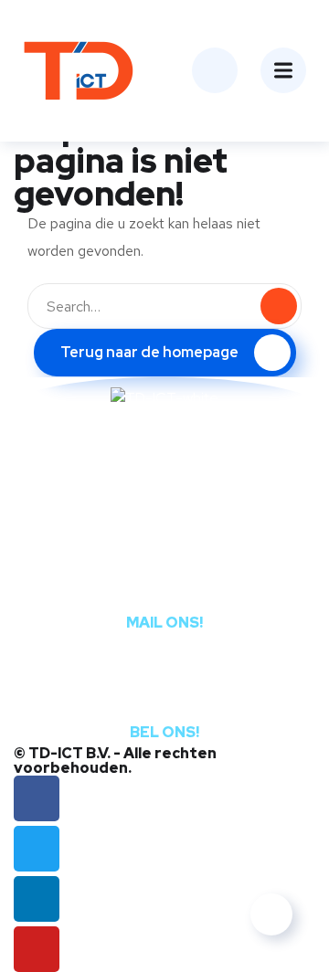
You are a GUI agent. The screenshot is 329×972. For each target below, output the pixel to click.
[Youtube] (36, 949)
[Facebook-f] (36, 798)
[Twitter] (36, 849)
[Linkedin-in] (36, 899)
